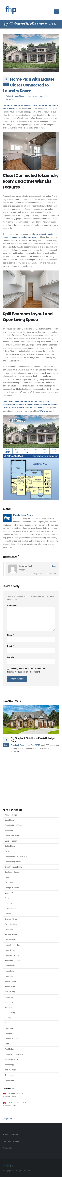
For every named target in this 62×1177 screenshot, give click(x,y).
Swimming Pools (11, 1060)
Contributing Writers (13, 862)
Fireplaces (9, 903)
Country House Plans (13, 867)
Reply (53, 566)
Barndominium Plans (13, 825)
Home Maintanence (12, 961)
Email (10, 646)
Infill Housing (10, 992)
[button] (57, 6)
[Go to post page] (31, 719)
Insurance (9, 997)
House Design (10, 981)
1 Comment (10, 99)
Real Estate (9, 1049)
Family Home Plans (16, 96)
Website (10, 657)
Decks (7, 877)
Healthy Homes (11, 935)
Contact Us (7, 1148)
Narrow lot (9, 1028)
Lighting (8, 1018)
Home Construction (12, 945)
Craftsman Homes (12, 872)
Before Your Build (12, 836)
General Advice (11, 919)
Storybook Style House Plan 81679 (25, 745)
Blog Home (7, 1119)
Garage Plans (10, 909)
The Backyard (10, 1070)
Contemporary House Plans (16, 856)
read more (15, 752)
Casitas (8, 851)
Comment (12, 605)
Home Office (10, 966)
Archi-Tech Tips (11, 815)
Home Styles (33, 96)
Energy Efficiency (12, 888)
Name (10, 635)
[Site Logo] (11, 10)
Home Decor (10, 950)
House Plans (44, 96)
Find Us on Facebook (11, 1141)
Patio (7, 1044)
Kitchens (8, 1008)
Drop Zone (9, 883)
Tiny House (9, 1075)
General (8, 914)
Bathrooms (9, 830)
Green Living (10, 929)
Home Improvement (12, 955)
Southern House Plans (14, 1054)
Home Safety (10, 971)
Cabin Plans (10, 846)
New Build (9, 1034)
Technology (9, 1065)
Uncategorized (11, 1080)
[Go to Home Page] (4, 22)
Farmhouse (9, 898)
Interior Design (11, 1002)
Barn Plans (9, 820)
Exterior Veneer (11, 893)
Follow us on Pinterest (11, 1134)
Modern (8, 1023)
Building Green (11, 841)
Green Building (11, 924)
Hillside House (11, 940)
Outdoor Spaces (11, 1039)
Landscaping (10, 1013)
